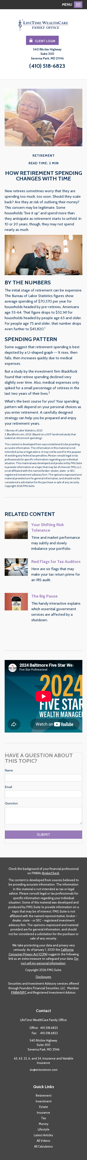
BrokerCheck (50, 873)
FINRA (15, 992)
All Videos (43, 1140)
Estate (43, 1107)
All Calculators (43, 1146)
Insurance (43, 1112)
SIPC (23, 992)
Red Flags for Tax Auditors (56, 561)
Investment (44, 1101)
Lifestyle (43, 1129)
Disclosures (43, 977)
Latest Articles (43, 1135)
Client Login (45, 41)
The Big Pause (44, 596)
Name (9, 770)
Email (8, 787)
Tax (43, 1118)
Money (43, 1124)
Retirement (44, 1095)
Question (11, 803)
